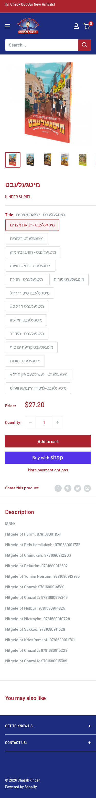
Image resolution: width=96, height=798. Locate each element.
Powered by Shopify (21, 787)
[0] (86, 26)
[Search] (84, 45)
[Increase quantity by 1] (57, 422)
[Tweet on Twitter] (77, 488)
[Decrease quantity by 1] (30, 422)
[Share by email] (87, 488)
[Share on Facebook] (58, 488)
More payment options (48, 469)
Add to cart (48, 441)
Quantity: (13, 422)
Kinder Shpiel (18, 196)
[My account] (76, 26)
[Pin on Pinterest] (67, 488)
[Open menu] (7, 26)
